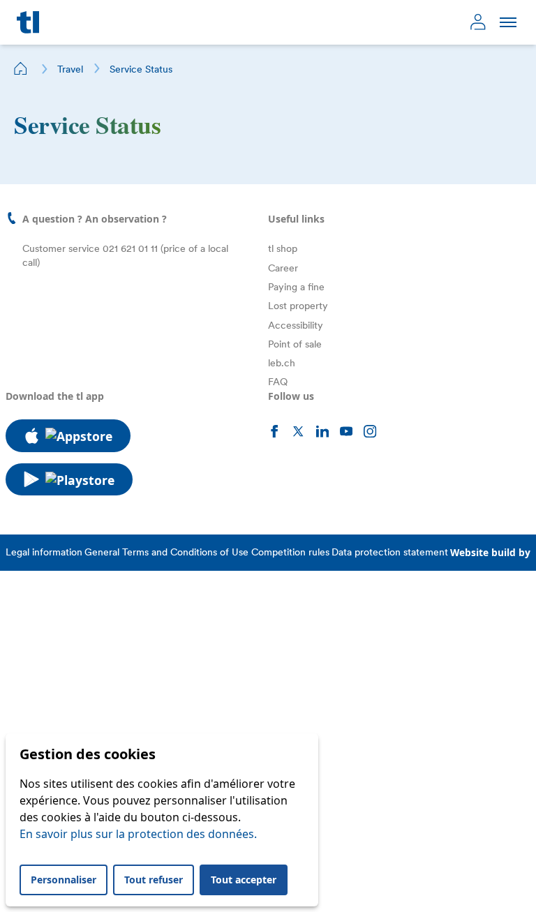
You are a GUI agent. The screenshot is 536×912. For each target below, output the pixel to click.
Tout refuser (153, 879)
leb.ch (281, 362)
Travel (70, 69)
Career (283, 268)
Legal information (44, 552)
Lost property (298, 305)
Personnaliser (63, 879)
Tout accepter (243, 879)
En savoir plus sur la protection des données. (138, 834)
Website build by (490, 552)
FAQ (278, 381)
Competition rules (290, 552)
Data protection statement (390, 552)
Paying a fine (296, 286)
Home (21, 68)
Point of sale (295, 344)
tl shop (282, 248)
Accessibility (295, 325)
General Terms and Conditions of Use (166, 552)
